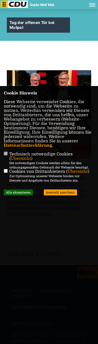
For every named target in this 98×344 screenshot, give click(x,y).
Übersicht (21, 158)
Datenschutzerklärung (28, 145)
